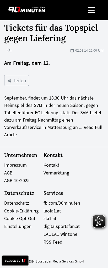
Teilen (18, 80)
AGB (8, 173)
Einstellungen (17, 226)
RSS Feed (53, 242)
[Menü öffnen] (92, 10)
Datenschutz (16, 203)
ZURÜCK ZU (12, 260)
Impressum (15, 165)
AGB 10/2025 (17, 180)
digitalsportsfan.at (62, 226)
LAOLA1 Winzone (60, 234)
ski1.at (50, 218)
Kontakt (51, 165)
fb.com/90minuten (62, 203)
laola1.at (52, 211)
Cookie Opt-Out (19, 218)
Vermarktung (56, 173)
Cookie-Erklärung (21, 211)
